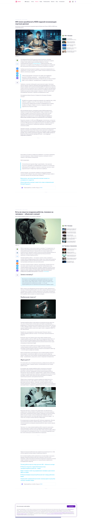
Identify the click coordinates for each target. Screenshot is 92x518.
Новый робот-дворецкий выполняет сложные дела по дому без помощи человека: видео (38, 479)
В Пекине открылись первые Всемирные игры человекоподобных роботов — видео (33, 467)
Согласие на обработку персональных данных (55, 513)
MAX (41, 187)
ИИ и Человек (24, 19)
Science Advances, (37, 63)
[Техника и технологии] (17, 252)
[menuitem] (32, 1)
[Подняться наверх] (17, 82)
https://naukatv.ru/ (71, 509)
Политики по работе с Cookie (22, 513)
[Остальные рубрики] (17, 64)
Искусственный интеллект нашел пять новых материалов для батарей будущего (37, 183)
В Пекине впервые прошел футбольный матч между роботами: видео (38, 475)
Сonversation (46, 271)
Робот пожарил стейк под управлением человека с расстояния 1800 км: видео (38, 471)
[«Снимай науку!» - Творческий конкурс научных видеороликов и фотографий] (70, 1)
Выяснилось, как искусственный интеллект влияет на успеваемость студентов (35, 179)
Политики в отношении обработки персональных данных (63, 512)
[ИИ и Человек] (17, 60)
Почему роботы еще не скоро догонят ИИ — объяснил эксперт (38, 464)
